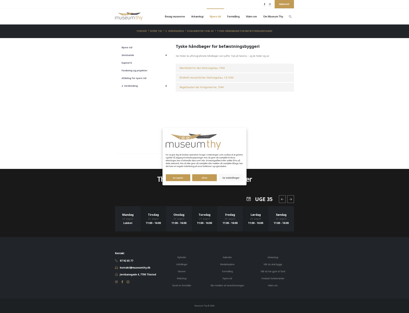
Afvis (204, 177)
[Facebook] (264, 4)
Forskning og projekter (134, 70)
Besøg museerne (175, 16)
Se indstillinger (230, 177)
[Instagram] (270, 4)
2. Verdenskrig (144, 86)
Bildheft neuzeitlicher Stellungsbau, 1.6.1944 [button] (206, 77)
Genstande (144, 55)
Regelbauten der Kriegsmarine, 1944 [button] (202, 87)
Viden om (251, 16)
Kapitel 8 (127, 62)
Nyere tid (215, 16)
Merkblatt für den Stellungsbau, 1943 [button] (202, 68)
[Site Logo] (129, 16)
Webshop (284, 4)
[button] (290, 17)
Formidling (233, 16)
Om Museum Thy (273, 16)
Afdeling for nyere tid (134, 78)
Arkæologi (197, 16)
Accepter (178, 177)
